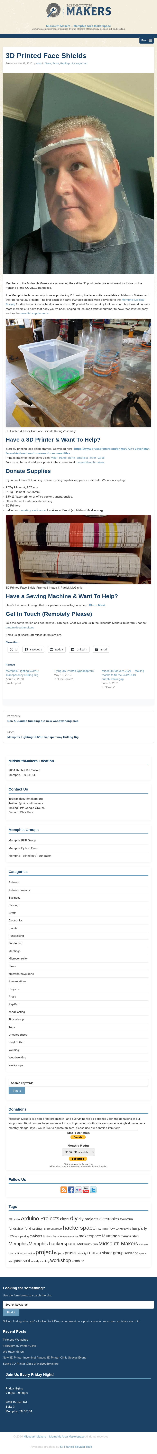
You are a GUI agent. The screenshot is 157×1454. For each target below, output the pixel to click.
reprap (94, 1252)
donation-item (105, 1127)
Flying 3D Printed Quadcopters (74, 670)
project (44, 1252)
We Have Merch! (14, 1351)
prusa (70, 1252)
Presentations (17, 981)
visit (26, 1260)
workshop (60, 1260)
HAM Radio (102, 1229)
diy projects (88, 1219)
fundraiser (16, 1228)
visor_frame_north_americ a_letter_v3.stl (77, 457)
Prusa (56, 63)
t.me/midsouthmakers (90, 462)
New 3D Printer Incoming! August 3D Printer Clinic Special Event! (44, 1357)
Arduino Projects (19, 890)
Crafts (12, 913)
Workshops (16, 1065)
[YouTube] (86, 1192)
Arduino (14, 882)
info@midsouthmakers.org (26, 798)
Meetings (14, 951)
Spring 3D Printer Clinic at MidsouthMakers (30, 1363)
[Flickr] (78, 1192)
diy (74, 1218)
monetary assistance (32, 510)
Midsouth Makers (118, 1243)
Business (14, 897)
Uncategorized (79, 63)
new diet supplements (34, 313)
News (48, 63)
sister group (112, 1253)
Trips (12, 1027)
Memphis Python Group (24, 848)
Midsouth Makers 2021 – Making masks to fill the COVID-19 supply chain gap (123, 675)
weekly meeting (40, 1261)
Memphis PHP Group (22, 840)
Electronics (16, 920)
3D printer (14, 1219)
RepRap (65, 63)
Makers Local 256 (69, 1236)
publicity (81, 1253)
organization (27, 1253)
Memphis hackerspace (52, 1243)
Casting (13, 905)
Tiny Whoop (16, 1019)
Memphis (18, 1243)
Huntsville (125, 1228)
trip (10, 1261)
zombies (78, 1261)
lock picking (22, 1236)
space (142, 1253)
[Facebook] (71, 1192)
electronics (109, 1219)
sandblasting (17, 1011)
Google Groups (35, 807)
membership (130, 1236)
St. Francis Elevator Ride (76, 1446)
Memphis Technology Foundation (30, 855)
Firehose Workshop (15, 1339)
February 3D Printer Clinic (19, 1345)
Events (13, 928)
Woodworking (17, 1057)
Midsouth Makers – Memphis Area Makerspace (78, 25)
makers (36, 1236)
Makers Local (51, 1236)
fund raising (33, 1228)
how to (114, 1228)
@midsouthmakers (31, 803)
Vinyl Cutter (16, 1042)
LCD (11, 1236)
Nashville (143, 1244)
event (124, 1219)
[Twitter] (93, 1192)
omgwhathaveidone (21, 973)
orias (39, 63)
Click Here (26, 812)
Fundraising (16, 935)
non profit (14, 1253)
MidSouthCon (87, 1244)
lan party (139, 1228)
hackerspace (79, 1227)
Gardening (15, 943)
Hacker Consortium (52, 1229)
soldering (131, 1253)
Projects (14, 989)
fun (130, 1219)
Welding (14, 1050)
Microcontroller (18, 958)
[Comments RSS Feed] (64, 1192)
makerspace (90, 1236)
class (64, 1219)
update (17, 1261)
